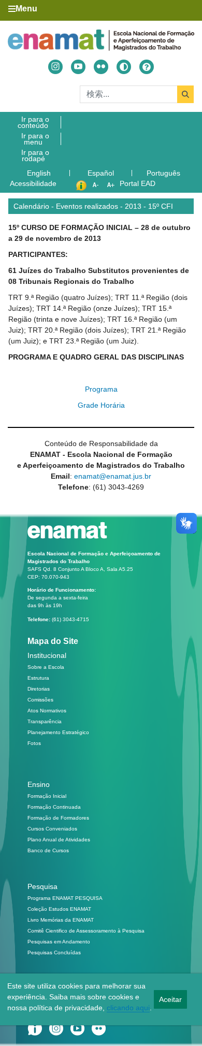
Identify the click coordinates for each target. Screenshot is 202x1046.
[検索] (185, 94)
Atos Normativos (46, 710)
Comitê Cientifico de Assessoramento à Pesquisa (86, 931)
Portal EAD (137, 183)
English (40, 172)
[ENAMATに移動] (101, 40)
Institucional (46, 655)
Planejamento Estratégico (58, 732)
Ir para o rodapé (35, 155)
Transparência (44, 721)
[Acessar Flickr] (101, 67)
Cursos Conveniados (52, 829)
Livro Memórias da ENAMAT (60, 920)
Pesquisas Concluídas (54, 952)
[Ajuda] (146, 67)
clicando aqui (128, 1008)
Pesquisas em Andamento (58, 941)
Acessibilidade (33, 183)
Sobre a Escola (45, 667)
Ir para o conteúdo (33, 122)
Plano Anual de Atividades (58, 839)
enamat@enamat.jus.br (112, 476)
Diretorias (38, 689)
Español (102, 172)
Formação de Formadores (58, 818)
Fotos (34, 743)
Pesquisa (42, 886)
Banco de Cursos (48, 850)
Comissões (40, 700)
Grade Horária (101, 405)
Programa (101, 389)
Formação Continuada (54, 807)
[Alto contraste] (124, 67)
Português (164, 172)
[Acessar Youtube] (78, 67)
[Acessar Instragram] (55, 67)
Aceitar (170, 999)
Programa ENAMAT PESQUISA (65, 898)
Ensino (38, 784)
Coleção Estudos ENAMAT (59, 909)
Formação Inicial (46, 796)
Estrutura (38, 678)
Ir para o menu (35, 139)
